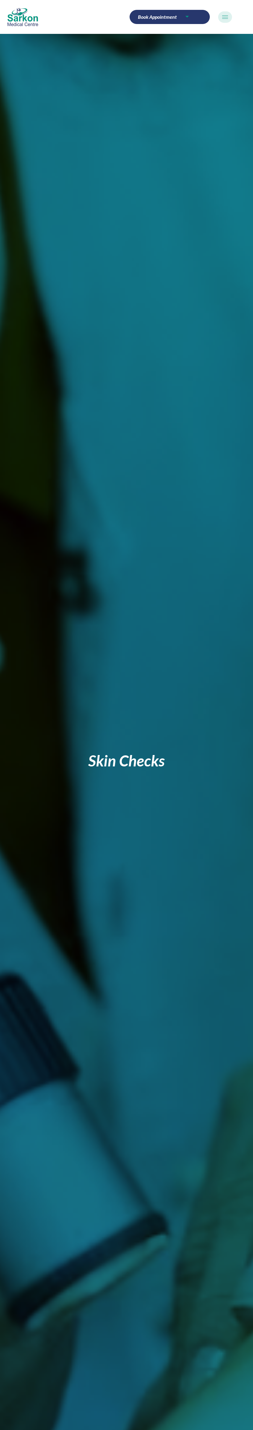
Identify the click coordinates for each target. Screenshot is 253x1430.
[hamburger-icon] (225, 17)
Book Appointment (157, 17)
